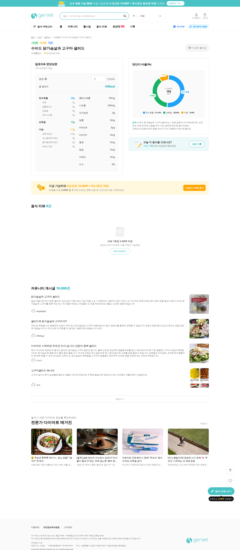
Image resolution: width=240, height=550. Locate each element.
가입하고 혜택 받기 (194, 187)
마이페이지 (196, 18)
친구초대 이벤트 (200, 26)
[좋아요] (230, 481)
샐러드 (47, 37)
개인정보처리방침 (51, 527)
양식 (40, 37)
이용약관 (35, 527)
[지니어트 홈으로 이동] (42, 16)
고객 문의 (68, 527)
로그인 (205, 18)
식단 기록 (197, 144)
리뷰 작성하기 (120, 251)
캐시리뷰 (181, 26)
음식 (33, 37)
